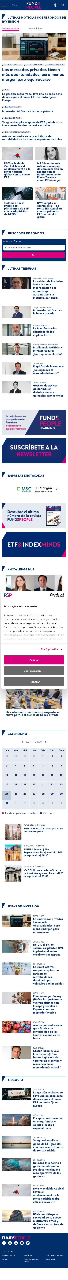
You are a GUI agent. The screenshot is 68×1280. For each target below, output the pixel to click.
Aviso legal (50, 1259)
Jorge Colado (39, 382)
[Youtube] (22, 1243)
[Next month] (45, 742)
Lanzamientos (12, 118)
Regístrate (28, 1255)
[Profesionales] (34, 544)
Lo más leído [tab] (35, 28)
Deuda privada (34, 65)
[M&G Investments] (24, 489)
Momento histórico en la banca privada (27, 111)
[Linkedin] (16, 1243)
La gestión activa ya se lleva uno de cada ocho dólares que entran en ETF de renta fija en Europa (32, 97)
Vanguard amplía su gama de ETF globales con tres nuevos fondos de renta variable (32, 124)
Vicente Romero (40, 325)
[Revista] (34, 515)
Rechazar (34, 681)
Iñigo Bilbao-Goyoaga (43, 278)
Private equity (55, 65)
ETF (6, 90)
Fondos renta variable (17, 132)
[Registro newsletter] (34, 450)
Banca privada (12, 107)
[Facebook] (4, 1243)
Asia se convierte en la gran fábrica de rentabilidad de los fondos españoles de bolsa (32, 138)
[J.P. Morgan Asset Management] (43, 489)
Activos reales (13, 65)
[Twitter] (10, 1243)
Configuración (49, 649)
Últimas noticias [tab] (10, 28)
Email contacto (8, 1251)
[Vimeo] (28, 1243)
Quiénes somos (8, 1255)
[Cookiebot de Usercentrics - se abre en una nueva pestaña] (49, 595)
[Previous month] (22, 742)
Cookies (5, 1259)
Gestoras (41, 825)
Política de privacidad (54, 1255)
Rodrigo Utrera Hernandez (45, 344)
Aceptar (34, 659)
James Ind (38, 363)
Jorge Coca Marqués (42, 307)
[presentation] (57, 489)
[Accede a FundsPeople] (55, 5)
